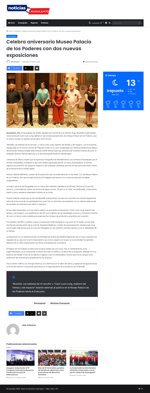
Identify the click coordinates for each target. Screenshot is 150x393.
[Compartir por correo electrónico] (37, 68)
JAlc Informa (15, 62)
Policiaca (44, 23)
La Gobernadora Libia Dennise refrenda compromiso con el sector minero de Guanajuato (83, 370)
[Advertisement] (98, 7)
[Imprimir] (44, 313)
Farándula (17, 31)
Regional (34, 23)
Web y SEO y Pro (52, 389)
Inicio (12, 23)
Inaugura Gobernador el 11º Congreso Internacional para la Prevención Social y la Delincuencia (20, 371)
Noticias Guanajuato (60, 303)
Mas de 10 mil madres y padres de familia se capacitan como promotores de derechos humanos (51, 371)
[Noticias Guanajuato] (28, 10)
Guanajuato (22, 23)
